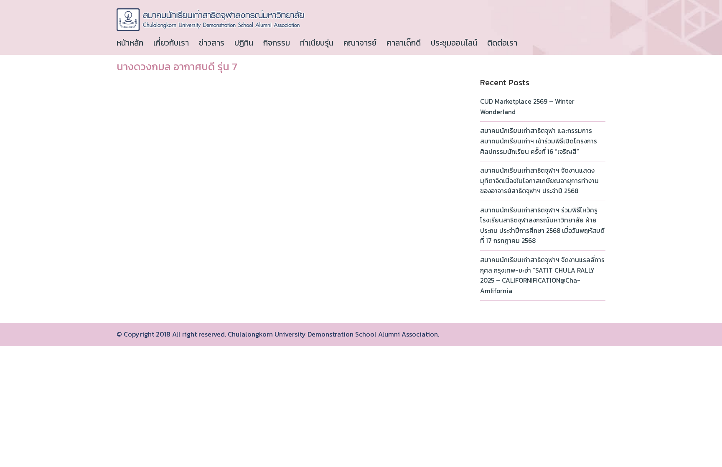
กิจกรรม (276, 43)
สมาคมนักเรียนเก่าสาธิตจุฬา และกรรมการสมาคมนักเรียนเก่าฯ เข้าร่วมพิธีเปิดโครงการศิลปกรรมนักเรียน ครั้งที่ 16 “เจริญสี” (538, 141)
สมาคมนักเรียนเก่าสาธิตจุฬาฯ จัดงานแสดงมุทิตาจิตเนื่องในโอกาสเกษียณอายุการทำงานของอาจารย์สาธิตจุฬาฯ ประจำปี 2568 (539, 181)
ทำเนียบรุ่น (316, 43)
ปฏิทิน (243, 43)
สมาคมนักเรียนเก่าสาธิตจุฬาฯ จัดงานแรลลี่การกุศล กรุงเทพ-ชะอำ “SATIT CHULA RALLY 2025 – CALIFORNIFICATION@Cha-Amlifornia (542, 275)
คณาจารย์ (359, 43)
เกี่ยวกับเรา (171, 43)
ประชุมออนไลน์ (454, 43)
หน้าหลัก (130, 43)
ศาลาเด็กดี (403, 43)
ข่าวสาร (211, 43)
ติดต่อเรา (502, 43)
